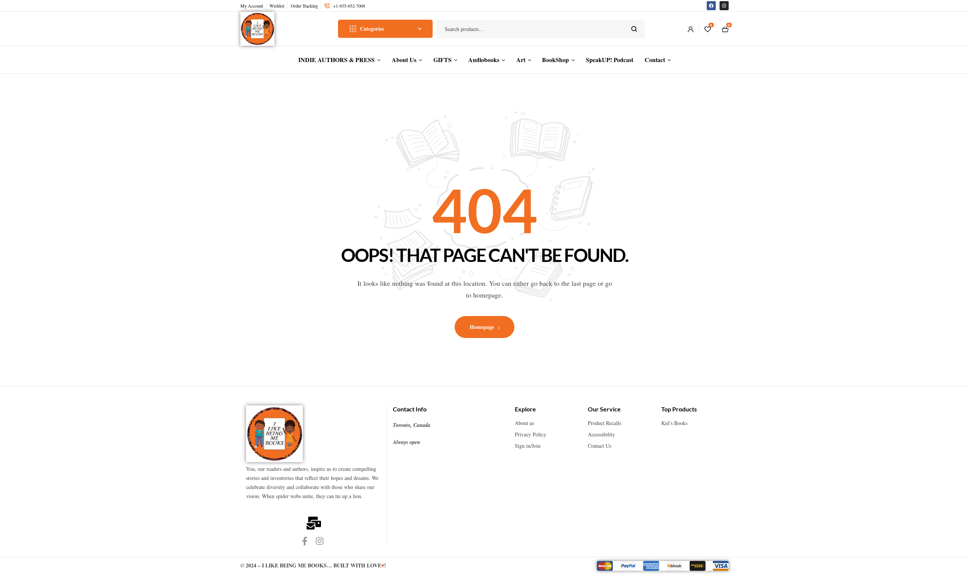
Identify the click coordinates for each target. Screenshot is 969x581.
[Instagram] (724, 5)
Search (634, 29)
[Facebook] (711, 5)
